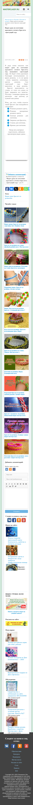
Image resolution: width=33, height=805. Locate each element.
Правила (16, 768)
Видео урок (9, 196)
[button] (6, 484)
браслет (16, 196)
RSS (16, 771)
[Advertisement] (16, 47)
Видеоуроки (16, 757)
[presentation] (6, 484)
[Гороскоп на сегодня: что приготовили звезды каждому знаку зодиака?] (16, 557)
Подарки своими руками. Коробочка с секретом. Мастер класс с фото (17, 729)
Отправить (16, 511)
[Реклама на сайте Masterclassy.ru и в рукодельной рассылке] (16, 625)
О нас (16, 765)
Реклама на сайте (16, 762)
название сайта (11, 9)
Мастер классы (16, 760)
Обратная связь (16, 751)
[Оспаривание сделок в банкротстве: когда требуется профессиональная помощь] (16, 545)
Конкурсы (16, 754)
